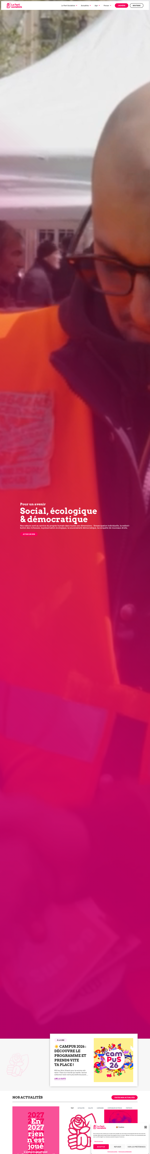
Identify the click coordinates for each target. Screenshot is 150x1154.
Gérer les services (98, 1141)
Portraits (129, 1108)
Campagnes (100, 1108)
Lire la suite (60, 1078)
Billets (90, 1108)
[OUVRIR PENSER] (110, 5)
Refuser (117, 1147)
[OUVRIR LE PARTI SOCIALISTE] (76, 5)
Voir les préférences (136, 1147)
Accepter (101, 1147)
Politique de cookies (112, 1151)
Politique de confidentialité (125, 1151)
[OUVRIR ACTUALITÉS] (90, 5)
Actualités (81, 1108)
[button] (146, 1127)
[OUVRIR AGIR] (99, 5)
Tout (72, 1108)
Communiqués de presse (115, 1108)
